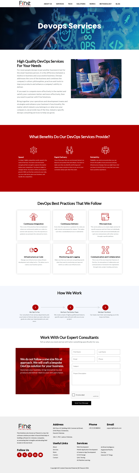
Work (54, 452)
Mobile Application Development (87, 449)
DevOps (103, 452)
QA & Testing (81, 457)
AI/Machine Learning (83, 460)
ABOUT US (48, 4)
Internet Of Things (107, 455)
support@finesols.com (114, 428)
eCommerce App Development (86, 452)
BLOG (118, 4)
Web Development (83, 447)
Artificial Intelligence (107, 447)
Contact (55, 457)
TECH (70, 4)
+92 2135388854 (94, 428)
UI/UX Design (81, 455)
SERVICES (60, 4)
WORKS (92, 4)
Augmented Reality (107, 450)
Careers (55, 455)
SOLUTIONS (80, 4)
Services (55, 449)
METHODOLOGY (106, 4)
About (55, 447)
